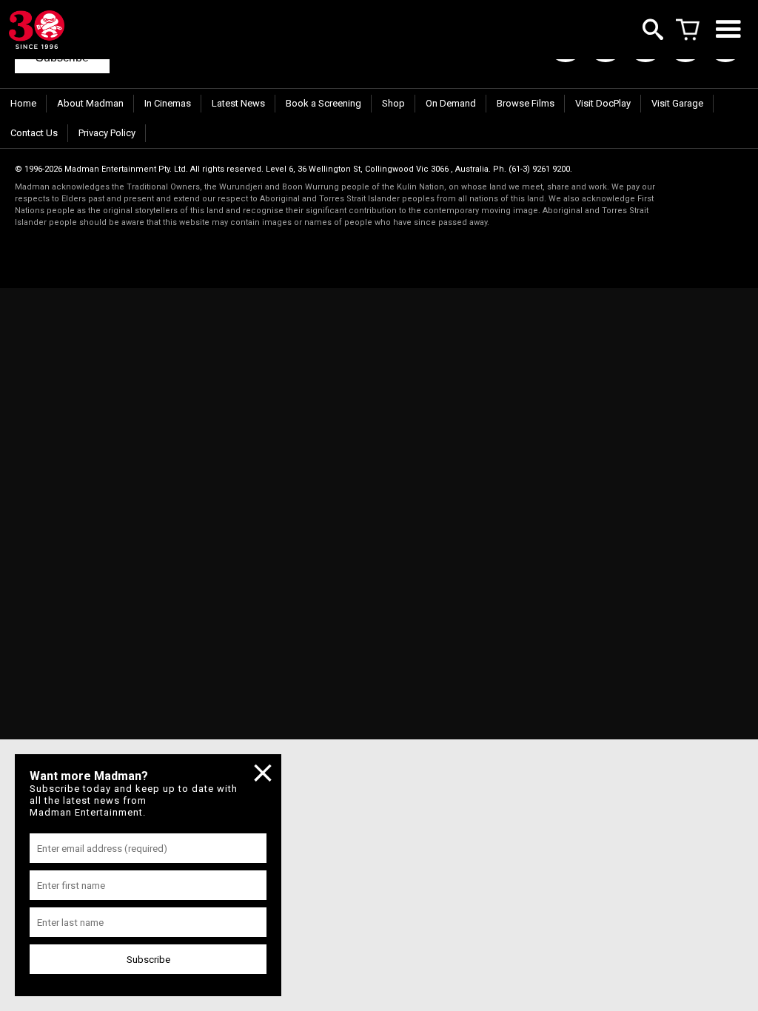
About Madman (90, 103)
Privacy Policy (106, 132)
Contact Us (34, 132)
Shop (393, 103)
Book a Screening (323, 103)
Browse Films (525, 103)
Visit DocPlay (603, 103)
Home (23, 103)
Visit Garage (677, 103)
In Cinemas (167, 103)
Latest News (238, 103)
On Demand (451, 103)
